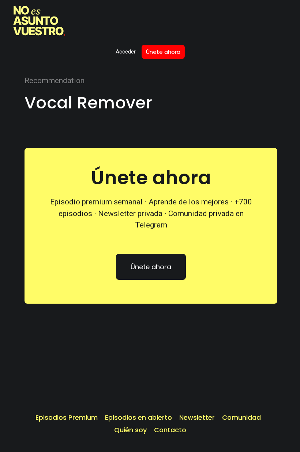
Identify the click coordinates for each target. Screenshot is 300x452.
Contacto (170, 430)
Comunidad (241, 417)
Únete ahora (163, 52)
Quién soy (130, 430)
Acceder (126, 51)
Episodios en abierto (138, 417)
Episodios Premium (66, 417)
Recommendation (55, 80)
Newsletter (197, 417)
